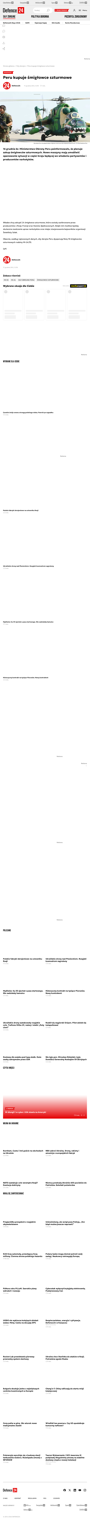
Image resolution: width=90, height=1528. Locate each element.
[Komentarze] (3, 31)
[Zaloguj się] (74, 10)
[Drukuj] (3, 37)
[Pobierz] (3, 43)
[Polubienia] (3, 25)
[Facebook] (65, 1490)
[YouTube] (80, 1490)
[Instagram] (85, 1490)
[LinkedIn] (75, 1490)
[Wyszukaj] (48, 10)
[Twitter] (70, 1490)
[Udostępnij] (3, 48)
